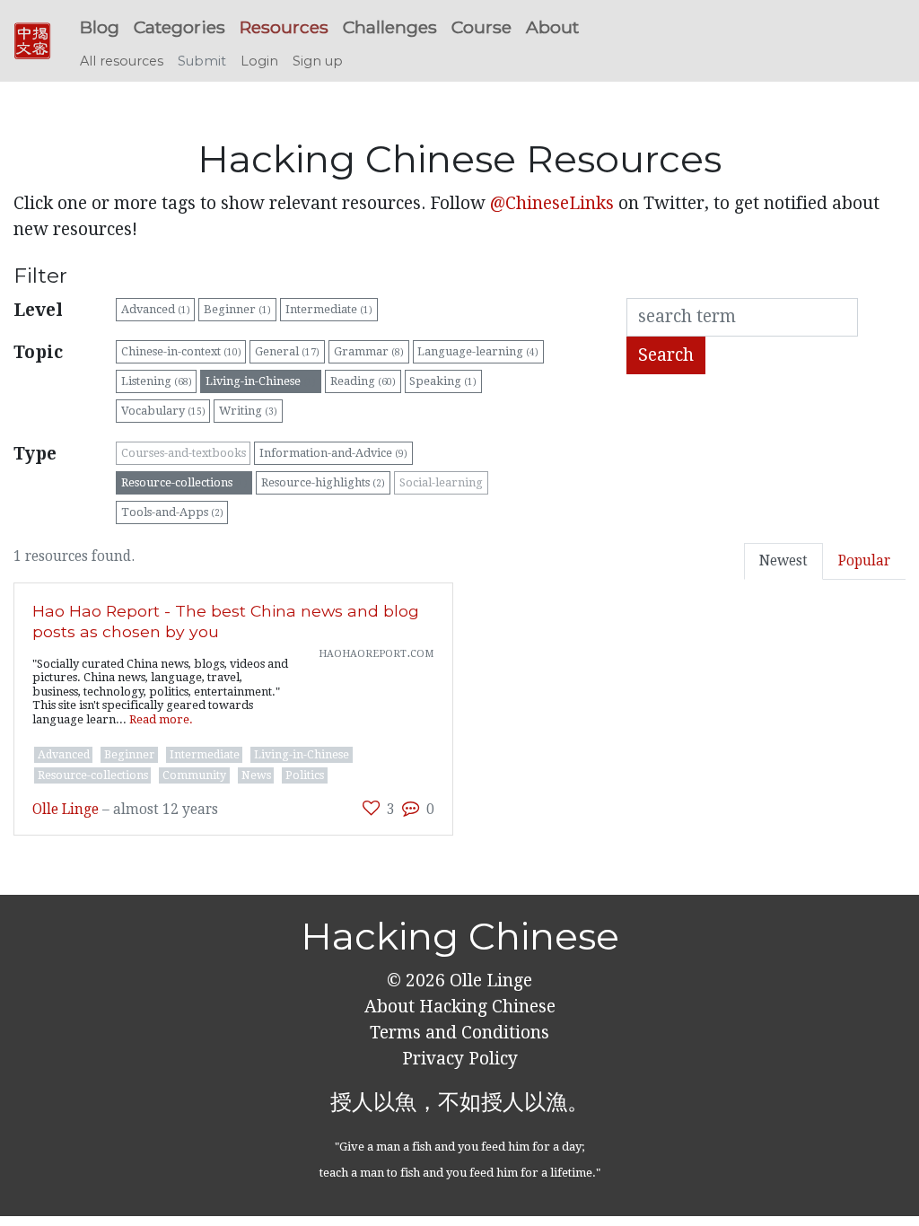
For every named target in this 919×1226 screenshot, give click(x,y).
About (552, 27)
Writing (248, 410)
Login (259, 61)
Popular (864, 561)
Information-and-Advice (333, 453)
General (287, 351)
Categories (179, 27)
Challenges (390, 27)
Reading (363, 381)
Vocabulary (163, 410)
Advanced (155, 309)
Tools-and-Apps (172, 512)
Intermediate (328, 309)
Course (481, 27)
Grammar (369, 351)
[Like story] (371, 808)
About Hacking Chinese (460, 1006)
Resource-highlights (323, 482)
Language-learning (477, 351)
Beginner (237, 309)
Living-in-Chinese (261, 381)
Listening (156, 381)
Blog (99, 27)
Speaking (443, 381)
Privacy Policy (460, 1058)
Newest (783, 561)
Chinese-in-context (181, 351)
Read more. (161, 719)
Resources (284, 27)
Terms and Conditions (459, 1032)
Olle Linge (65, 809)
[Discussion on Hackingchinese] (410, 808)
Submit (202, 61)
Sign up (318, 61)
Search (666, 355)
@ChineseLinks (552, 203)
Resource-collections (184, 482)
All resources (121, 61)
